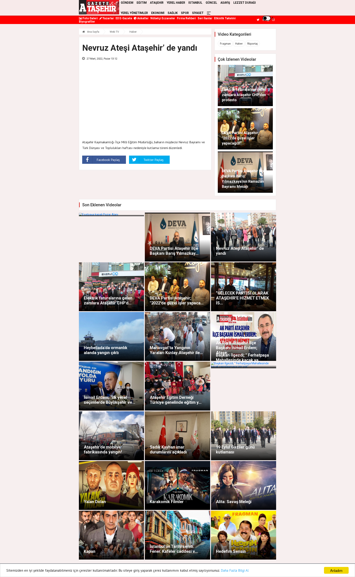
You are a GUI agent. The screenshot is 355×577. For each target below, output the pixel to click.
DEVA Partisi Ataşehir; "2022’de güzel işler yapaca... (177, 300)
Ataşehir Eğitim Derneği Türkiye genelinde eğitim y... (176, 400)
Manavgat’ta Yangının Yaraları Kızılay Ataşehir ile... (176, 350)
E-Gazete (125, 18)
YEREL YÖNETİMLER (134, 13)
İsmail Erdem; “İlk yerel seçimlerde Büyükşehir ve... (109, 400)
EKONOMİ (157, 13)
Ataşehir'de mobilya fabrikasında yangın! (103, 449)
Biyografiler (87, 21)
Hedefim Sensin (231, 551)
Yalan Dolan (95, 501)
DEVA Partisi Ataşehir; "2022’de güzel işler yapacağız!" (240, 138)
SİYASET (198, 13)
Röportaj (252, 43)
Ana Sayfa (92, 31)
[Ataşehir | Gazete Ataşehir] (99, 7)
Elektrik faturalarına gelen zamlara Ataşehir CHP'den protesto (244, 94)
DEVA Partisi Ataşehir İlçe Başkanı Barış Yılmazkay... (174, 251)
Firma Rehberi (186, 18)
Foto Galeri (90, 18)
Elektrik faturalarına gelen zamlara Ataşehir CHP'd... (108, 300)
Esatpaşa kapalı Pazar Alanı (110, 207)
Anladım (336, 570)
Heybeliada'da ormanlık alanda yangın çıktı (105, 350)
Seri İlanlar (205, 18)
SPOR (185, 13)
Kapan (89, 551)
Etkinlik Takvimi (225, 18)
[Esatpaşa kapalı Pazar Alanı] (111, 214)
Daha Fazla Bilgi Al (235, 570)
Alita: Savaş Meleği (233, 501)
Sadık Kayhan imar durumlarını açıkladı (168, 449)
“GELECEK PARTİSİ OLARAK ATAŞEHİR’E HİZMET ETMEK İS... (242, 298)
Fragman (225, 43)
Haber (133, 31)
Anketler (143, 18)
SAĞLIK (173, 13)
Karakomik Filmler (167, 501)
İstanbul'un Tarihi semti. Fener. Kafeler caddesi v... (174, 549)
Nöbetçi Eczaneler (162, 18)
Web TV (114, 31)
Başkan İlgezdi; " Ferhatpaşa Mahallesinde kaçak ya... (242, 357)
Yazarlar (108, 18)
